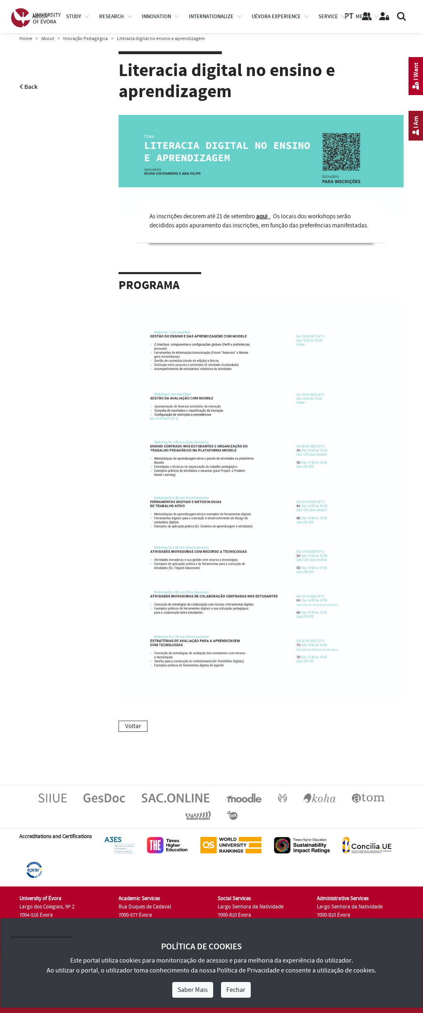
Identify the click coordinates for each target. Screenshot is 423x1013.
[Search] (401, 16)
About (40, 16)
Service (328, 16)
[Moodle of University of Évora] (243, 797)
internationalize (211, 16)
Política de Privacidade (248, 970)
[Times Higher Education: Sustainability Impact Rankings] (302, 844)
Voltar (133, 726)
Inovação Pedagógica (85, 39)
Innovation (156, 16)
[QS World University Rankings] (230, 844)
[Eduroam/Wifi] (198, 815)
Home (25, 39)
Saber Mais (193, 990)
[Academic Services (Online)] (175, 797)
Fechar (235, 990)
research (111, 16)
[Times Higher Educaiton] (167, 844)
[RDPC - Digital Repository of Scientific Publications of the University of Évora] (282, 797)
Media (363, 16)
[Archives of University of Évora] (368, 797)
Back (30, 87)
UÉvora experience (276, 16)
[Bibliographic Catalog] (319, 797)
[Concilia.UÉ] (367, 844)
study (73, 16)
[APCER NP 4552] (34, 869)
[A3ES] (119, 844)
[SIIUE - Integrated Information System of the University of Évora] (52, 797)
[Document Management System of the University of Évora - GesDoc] (104, 797)
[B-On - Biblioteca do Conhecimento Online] (232, 815)
